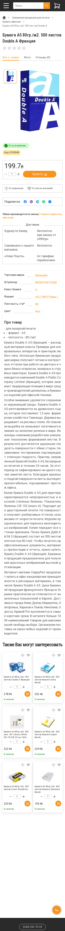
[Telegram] (37, 201)
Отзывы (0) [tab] (43, 57)
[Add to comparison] (22, 655)
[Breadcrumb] (4, 17)
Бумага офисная (11, 21)
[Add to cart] (27, 694)
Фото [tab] (27, 57)
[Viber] (31, 201)
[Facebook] (25, 201)
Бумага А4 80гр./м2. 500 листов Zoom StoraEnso (16, 787)
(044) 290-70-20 (32, 926)
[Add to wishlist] (28, 655)
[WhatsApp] (43, 201)
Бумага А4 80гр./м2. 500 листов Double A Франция (17, 678)
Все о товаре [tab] (10, 57)
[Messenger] (49, 201)
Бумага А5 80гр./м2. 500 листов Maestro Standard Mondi (47, 789)
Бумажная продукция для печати (31, 17)
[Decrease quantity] (5, 174)
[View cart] (57, 5)
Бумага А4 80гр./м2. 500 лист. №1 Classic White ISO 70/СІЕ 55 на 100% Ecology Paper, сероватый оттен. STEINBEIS (16, 734)
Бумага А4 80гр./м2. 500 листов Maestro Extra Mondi (47, 679)
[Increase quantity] (18, 174)
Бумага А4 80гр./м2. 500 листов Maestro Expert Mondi (47, 734)
